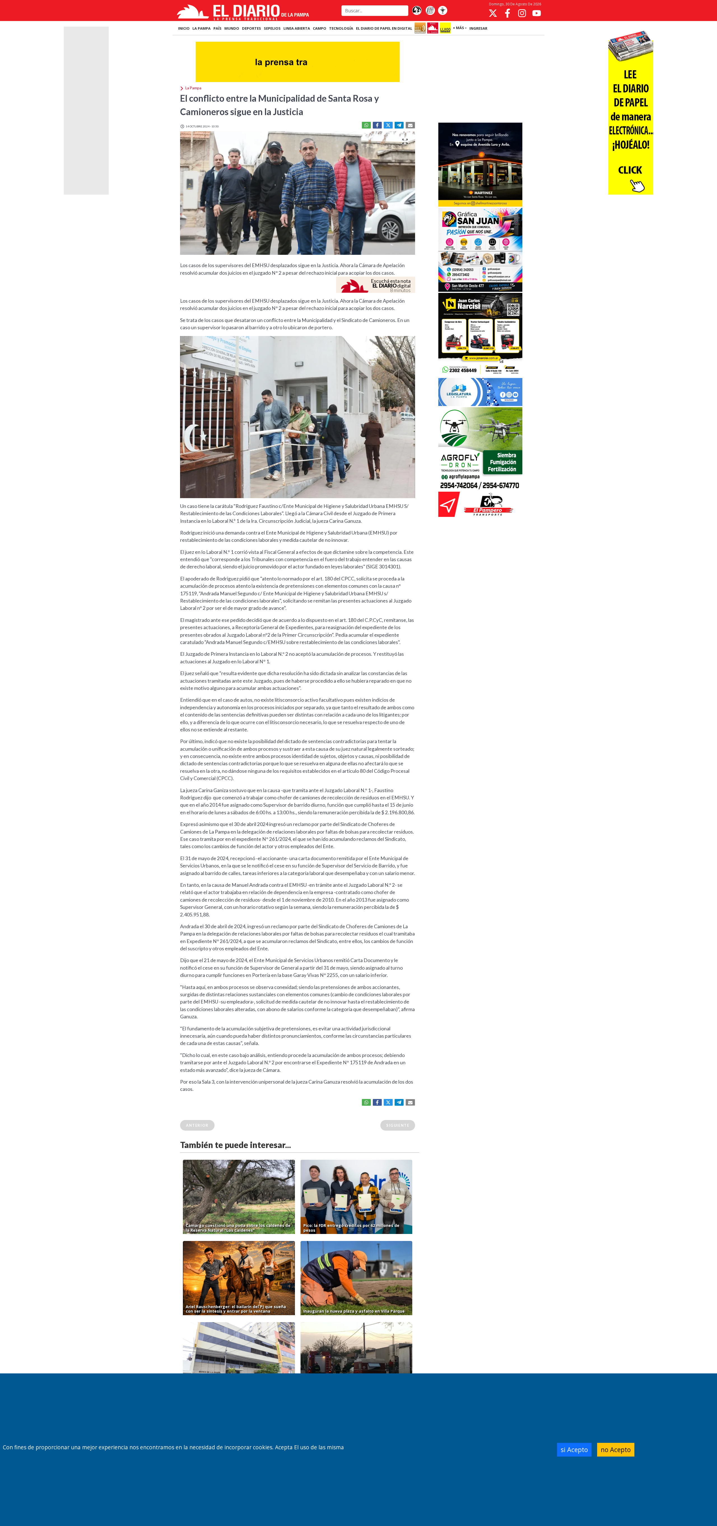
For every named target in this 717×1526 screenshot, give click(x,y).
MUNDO (231, 28)
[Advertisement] (480, 80)
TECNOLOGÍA (341, 28)
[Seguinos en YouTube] (536, 13)
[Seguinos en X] (492, 13)
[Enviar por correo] (410, 125)
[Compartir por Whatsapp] (366, 125)
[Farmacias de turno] (442, 10)
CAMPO (319, 28)
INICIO (184, 28)
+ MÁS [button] (458, 27)
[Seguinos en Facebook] (507, 13)
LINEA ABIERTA (296, 28)
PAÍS (217, 28)
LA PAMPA (201, 28)
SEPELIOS (272, 28)
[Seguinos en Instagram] (522, 13)
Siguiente (397, 1125)
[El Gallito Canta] (417, 10)
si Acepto (574, 1449)
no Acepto (616, 1449)
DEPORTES (251, 28)
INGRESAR (478, 28)
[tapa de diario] (430, 10)
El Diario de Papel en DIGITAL (384, 28)
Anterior (197, 1125)
